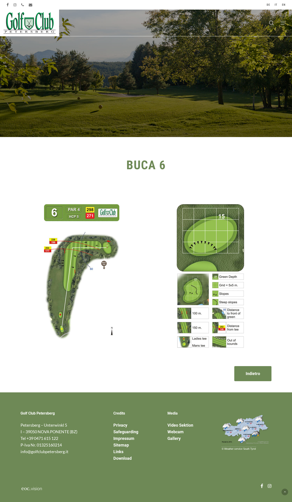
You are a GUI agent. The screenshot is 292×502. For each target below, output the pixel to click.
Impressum (123, 438)
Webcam (175, 431)
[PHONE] (22, 4)
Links (118, 451)
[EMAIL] (31, 4)
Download (122, 458)
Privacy (120, 425)
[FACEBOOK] (8, 4)
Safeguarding (125, 431)
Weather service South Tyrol (240, 448)
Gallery (174, 438)
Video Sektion (180, 425)
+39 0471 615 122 (42, 438)
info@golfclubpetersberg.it (44, 451)
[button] (283, 23)
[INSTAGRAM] (15, 4)
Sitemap (121, 445)
